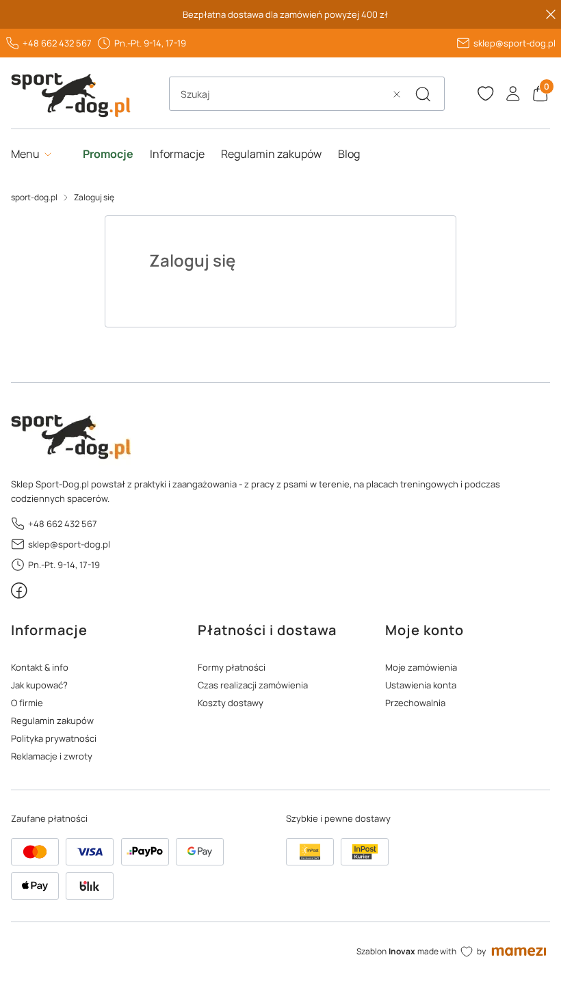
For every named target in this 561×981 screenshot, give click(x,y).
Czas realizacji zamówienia (253, 685)
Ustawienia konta (420, 685)
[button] (423, 94)
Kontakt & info (39, 667)
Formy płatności (231, 667)
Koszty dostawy (230, 703)
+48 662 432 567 (57, 43)
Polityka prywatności (53, 738)
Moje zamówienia (421, 667)
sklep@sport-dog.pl (514, 43)
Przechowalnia (415, 703)
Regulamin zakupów (52, 720)
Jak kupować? (39, 685)
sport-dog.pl (34, 197)
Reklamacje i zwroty (51, 756)
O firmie (27, 703)
